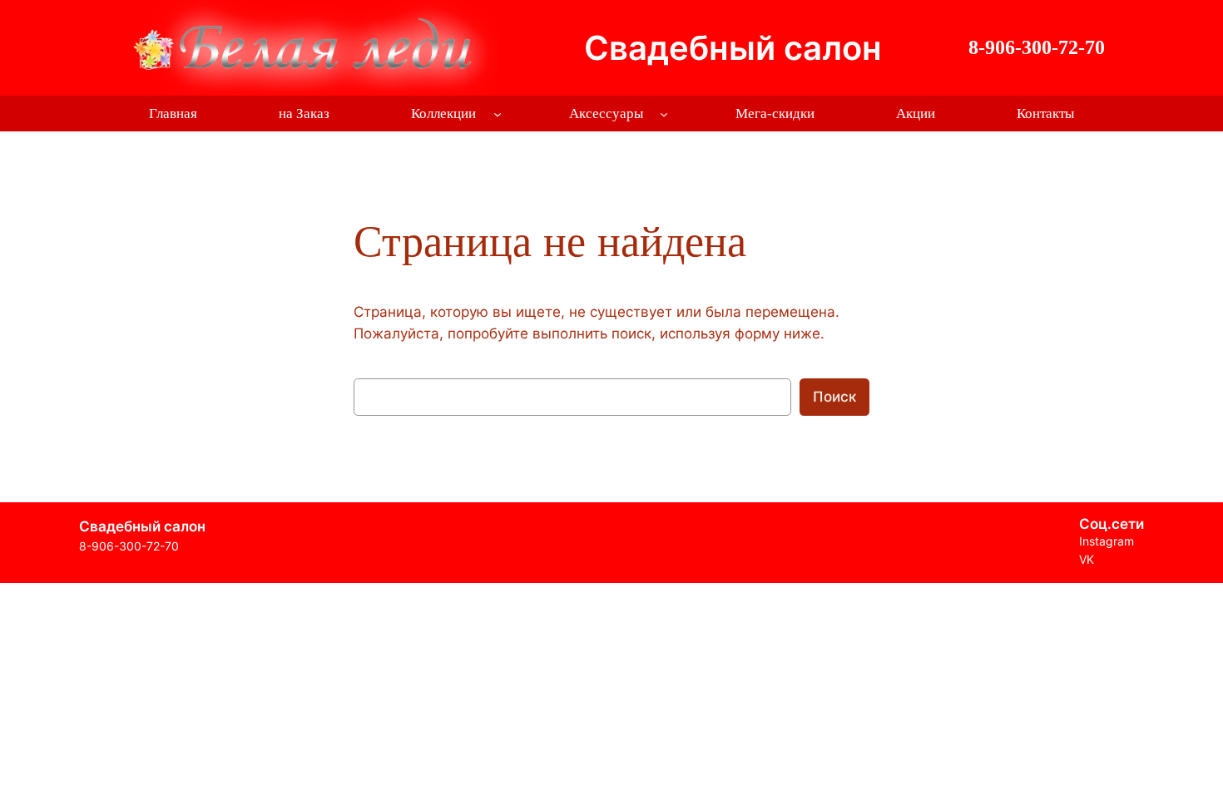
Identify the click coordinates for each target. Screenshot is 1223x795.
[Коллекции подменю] (497, 114)
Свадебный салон (733, 47)
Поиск (834, 396)
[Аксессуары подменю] (664, 114)
